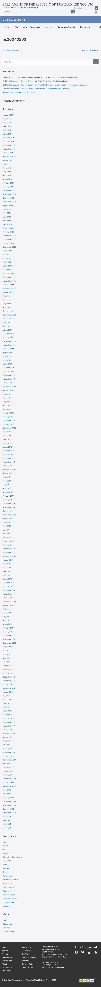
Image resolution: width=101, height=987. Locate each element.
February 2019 (8, 413)
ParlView (25, 954)
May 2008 (7, 820)
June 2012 (7, 700)
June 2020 (7, 360)
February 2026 (8, 138)
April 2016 (7, 534)
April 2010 (7, 764)
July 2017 (6, 477)
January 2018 (8, 454)
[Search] (96, 8)
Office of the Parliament (7, 969)
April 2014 (7, 620)
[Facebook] (76, 952)
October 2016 (8, 511)
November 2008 (9, 805)
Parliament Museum (10, 880)
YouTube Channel (29, 957)
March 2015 (7, 579)
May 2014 (7, 617)
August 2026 (8, 115)
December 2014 (9, 590)
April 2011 (6, 745)
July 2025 (6, 164)
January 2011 (8, 749)
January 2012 (8, 718)
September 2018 (9, 428)
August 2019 (8, 390)
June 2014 (7, 613)
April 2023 (7, 262)
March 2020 (7, 364)
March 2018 (7, 447)
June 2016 (7, 526)
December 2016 (9, 503)
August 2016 (8, 518)
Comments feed (9, 928)
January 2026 (8, 141)
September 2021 (9, 315)
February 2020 (8, 368)
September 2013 (9, 643)
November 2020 (9, 345)
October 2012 (8, 684)
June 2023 (7, 258)
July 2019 (6, 394)
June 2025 (7, 168)
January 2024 (8, 232)
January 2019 (8, 417)
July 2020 (7, 356)
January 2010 (8, 775)
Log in (5, 920)
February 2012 (8, 715)
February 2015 (8, 583)
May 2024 (7, 217)
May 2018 (6, 439)
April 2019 (7, 405)
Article (5, 846)
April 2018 (6, 443)
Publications (7, 891)
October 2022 (8, 285)
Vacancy (6, 906)
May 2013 (7, 658)
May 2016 (7, 530)
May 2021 (6, 322)
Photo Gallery (8, 883)
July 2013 (6, 651)
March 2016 (7, 537)
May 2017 (6, 485)
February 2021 (8, 334)
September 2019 (9, 387)
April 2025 (7, 175)
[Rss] (95, 952)
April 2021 (6, 326)
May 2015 (6, 571)
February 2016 (8, 541)
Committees (7, 957)
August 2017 (8, 473)
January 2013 (8, 673)
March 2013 (7, 666)
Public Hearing (8, 887)
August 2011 (7, 737)
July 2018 (6, 432)
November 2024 (9, 194)
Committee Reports (66, 27)
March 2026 (7, 134)
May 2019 (7, 402)
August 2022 (8, 292)
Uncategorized (8, 902)
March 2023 (7, 266)
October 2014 (8, 598)
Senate (5, 951)
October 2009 (8, 782)
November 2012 (9, 681)
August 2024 (8, 206)
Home (6, 27)
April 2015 (6, 575)
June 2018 (7, 436)
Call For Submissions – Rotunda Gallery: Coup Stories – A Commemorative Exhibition (36, 89)
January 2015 (8, 586)
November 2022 (9, 281)
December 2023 (9, 236)
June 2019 (7, 398)
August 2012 (8, 692)
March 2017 (7, 492)
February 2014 (8, 628)
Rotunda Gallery (9, 895)
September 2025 (9, 156)
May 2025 (7, 172)
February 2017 (8, 496)
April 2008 (7, 824)
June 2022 (7, 300)
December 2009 (9, 779)
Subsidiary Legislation (11, 899)
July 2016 (6, 522)
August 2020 (8, 353)
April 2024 (7, 221)
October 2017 (8, 466)
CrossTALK (7, 861)
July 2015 (6, 564)
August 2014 (8, 605)
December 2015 (9, 549)
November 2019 (9, 379)
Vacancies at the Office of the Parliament (19, 92)
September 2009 (9, 786)
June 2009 (7, 790)
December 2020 (9, 341)
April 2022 (7, 307)
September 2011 (9, 733)
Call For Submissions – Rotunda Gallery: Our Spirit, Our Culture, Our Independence (35, 81)
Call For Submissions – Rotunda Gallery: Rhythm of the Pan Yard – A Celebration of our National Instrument (45, 85)
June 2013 (7, 654)
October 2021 (8, 311)
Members (5, 954)
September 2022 (9, 289)
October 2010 (8, 756)
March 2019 (7, 409)
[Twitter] (83, 952)
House (4, 947)
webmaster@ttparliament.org (53, 967)
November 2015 (9, 552)
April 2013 (7, 662)
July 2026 (7, 119)
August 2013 (8, 647)
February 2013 (8, 669)
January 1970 (8, 828)
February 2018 (8, 451)
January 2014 (8, 632)
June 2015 (7, 568)
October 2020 (8, 349)
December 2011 (9, 722)
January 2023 (8, 273)
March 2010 (7, 767)
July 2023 (7, 255)
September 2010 (9, 760)
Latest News (27, 947)
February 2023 (8, 270)
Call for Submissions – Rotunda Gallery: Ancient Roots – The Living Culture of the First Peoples (40, 77)
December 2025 (9, 145)
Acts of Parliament (31, 27)
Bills (16, 27)
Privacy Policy (28, 964)
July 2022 (6, 296)
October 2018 (8, 424)
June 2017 (7, 481)
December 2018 (9, 420)
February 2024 (8, 228)
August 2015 (8, 560)
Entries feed (7, 924)
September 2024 (9, 202)
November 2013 (9, 639)
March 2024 (7, 224)
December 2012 (9, 677)
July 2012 (6, 696)
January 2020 (8, 371)
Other (5, 872)
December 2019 (9, 375)
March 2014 (7, 624)
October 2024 (8, 198)
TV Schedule (27, 951)
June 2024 (7, 213)
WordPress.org (8, 931)
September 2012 (9, 688)
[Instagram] (89, 952)
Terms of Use (27, 967)
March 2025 (7, 179)
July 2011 (6, 741)
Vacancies (26, 961)
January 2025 (8, 187)
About (4, 964)
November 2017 (9, 462)
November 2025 (9, 149)
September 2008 (9, 813)
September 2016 (9, 515)
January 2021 (8, 338)
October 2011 (8, 730)
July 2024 (7, 209)
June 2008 (7, 816)
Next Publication (90, 50)
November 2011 (9, 726)
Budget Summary (10, 853)
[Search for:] (51, 62)
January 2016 (8, 545)
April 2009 (7, 794)
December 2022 (9, 277)
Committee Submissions (12, 857)
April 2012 (6, 707)
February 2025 (8, 183)
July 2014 (6, 609)
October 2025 (8, 153)
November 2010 (9, 752)
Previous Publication (12, 50)
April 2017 (6, 488)
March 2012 (7, 711)
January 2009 (8, 798)
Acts (4, 842)
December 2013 (9, 635)
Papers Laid (85, 27)
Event (5, 865)
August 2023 (8, 251)
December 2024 (9, 190)
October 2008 (8, 809)
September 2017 (9, 469)
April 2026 (7, 130)
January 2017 (8, 500)
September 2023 (9, 247)
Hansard (48, 27)
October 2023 (8, 243)
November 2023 (9, 240)
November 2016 (9, 507)
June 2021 (7, 319)
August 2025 (8, 160)
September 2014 (9, 602)
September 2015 (9, 556)
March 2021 (7, 330)
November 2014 (9, 594)
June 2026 (7, 122)
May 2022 (7, 304)
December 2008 (9, 801)
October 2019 (8, 383)
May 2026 (7, 126)
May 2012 (6, 703)
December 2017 (9, 458)
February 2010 (8, 771)
